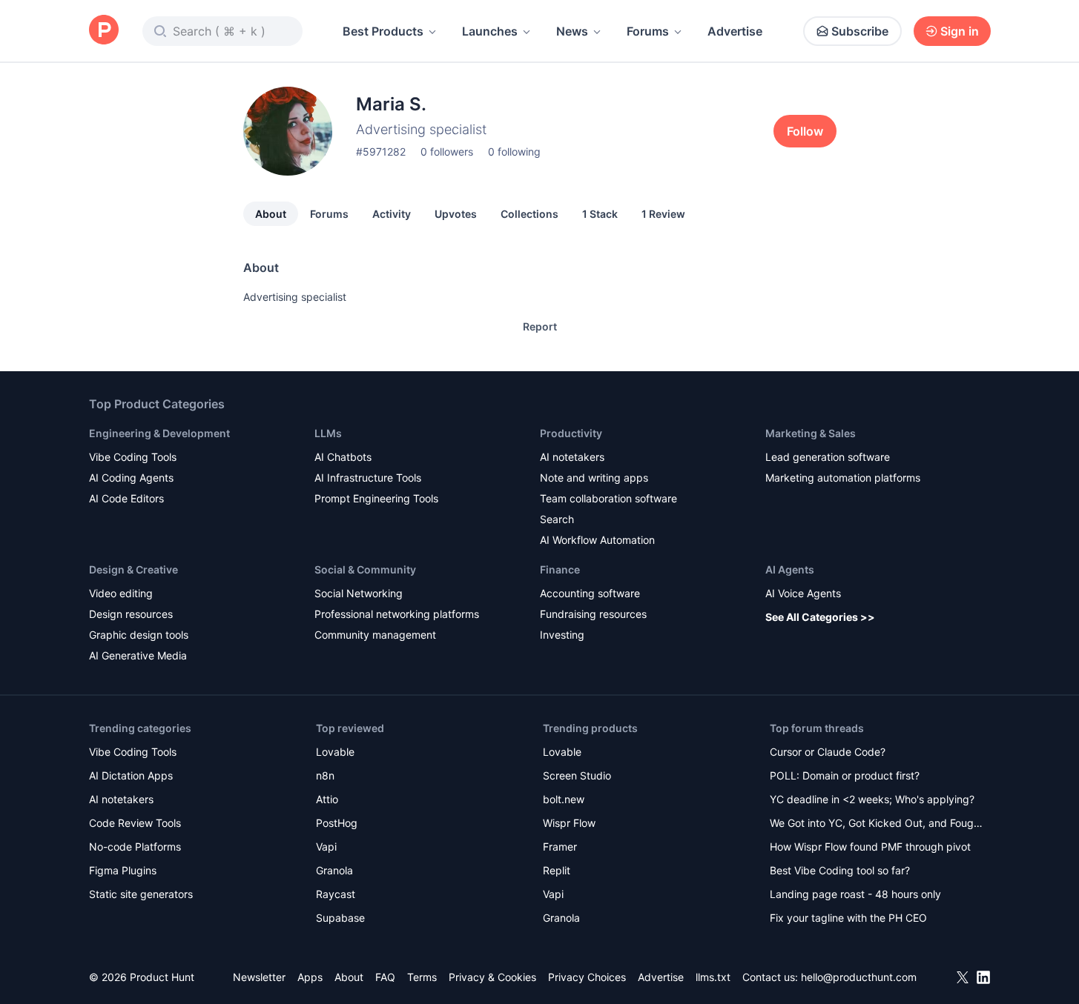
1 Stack (600, 213)
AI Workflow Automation (597, 539)
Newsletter (259, 977)
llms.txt (713, 977)
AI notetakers (572, 457)
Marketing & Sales (810, 433)
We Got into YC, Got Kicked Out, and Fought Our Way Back (876, 824)
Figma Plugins (122, 870)
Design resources (131, 614)
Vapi (326, 846)
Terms (422, 977)
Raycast (335, 894)
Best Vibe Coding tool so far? (840, 870)
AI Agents (789, 569)
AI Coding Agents (131, 477)
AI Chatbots (343, 457)
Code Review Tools (135, 823)
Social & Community (365, 569)
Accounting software (590, 593)
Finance (560, 569)
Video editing (121, 593)
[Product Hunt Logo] (104, 31)
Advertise (734, 31)
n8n (325, 775)
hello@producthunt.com (859, 977)
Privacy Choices (587, 977)
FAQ (385, 977)
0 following (514, 151)
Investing (562, 634)
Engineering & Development (159, 433)
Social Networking (358, 593)
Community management (375, 634)
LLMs (328, 433)
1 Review (663, 213)
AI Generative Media (138, 655)
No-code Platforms (135, 846)
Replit (556, 870)
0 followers (446, 151)
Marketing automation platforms (842, 477)
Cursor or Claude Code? (827, 751)
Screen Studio (577, 775)
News (572, 31)
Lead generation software (827, 457)
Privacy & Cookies (492, 977)
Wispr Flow (569, 823)
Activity (391, 213)
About (270, 213)
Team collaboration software (608, 498)
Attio (327, 799)
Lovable (335, 751)
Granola (334, 870)
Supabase (340, 917)
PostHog (336, 823)
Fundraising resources (593, 614)
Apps (310, 977)
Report (540, 326)
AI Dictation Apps (131, 775)
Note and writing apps (594, 477)
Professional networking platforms (396, 614)
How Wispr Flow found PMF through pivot (870, 846)
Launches (490, 31)
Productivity (571, 433)
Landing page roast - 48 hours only (855, 894)
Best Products (383, 31)
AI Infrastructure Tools (367, 477)
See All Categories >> (820, 617)
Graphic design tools (138, 634)
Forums (648, 31)
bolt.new (563, 799)
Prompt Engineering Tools (376, 498)
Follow (805, 131)
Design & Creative (133, 569)
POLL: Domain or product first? (845, 775)
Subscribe (859, 31)
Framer (560, 846)
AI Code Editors (126, 498)
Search (557, 519)
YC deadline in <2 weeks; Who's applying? (872, 799)
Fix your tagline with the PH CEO (848, 917)
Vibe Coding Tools (132, 457)
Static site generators (141, 894)
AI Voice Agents (803, 593)
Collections (529, 213)
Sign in (959, 31)
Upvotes (456, 213)
